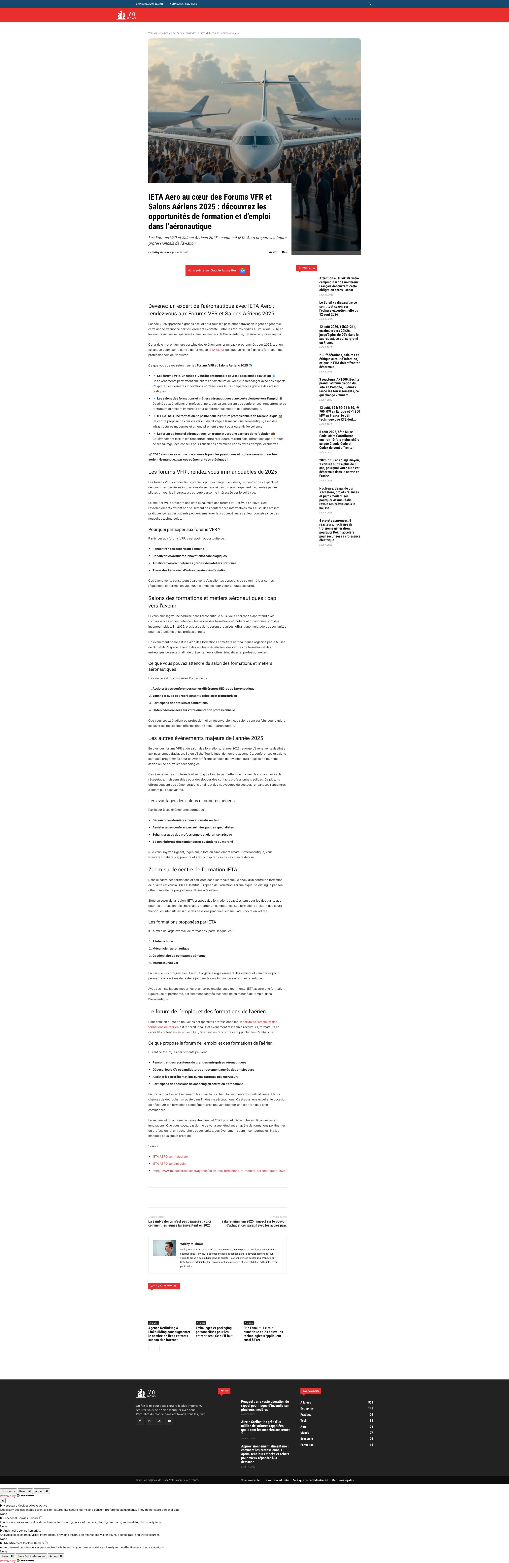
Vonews (152, 33)
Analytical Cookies (15, 1530)
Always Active (38, 1505)
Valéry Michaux (160, 252)
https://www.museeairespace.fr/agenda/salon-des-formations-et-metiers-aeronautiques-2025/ (220, 1171)
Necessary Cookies (15, 1505)
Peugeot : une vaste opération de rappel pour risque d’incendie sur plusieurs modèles (265, 1405)
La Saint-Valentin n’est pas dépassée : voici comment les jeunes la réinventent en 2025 (179, 1223)
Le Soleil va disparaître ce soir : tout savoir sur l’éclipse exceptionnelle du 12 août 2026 (338, 308)
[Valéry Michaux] (164, 1254)
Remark (34, 1518)
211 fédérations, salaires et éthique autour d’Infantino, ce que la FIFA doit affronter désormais (339, 361)
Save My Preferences (31, 1556)
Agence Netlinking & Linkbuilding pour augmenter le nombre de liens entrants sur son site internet (169, 1334)
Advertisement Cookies (18, 1543)
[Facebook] (152, 1197)
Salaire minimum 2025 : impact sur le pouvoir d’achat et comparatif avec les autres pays (254, 1223)
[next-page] (157, 1348)
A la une (163, 33)
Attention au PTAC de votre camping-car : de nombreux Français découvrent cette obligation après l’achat (339, 284)
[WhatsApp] (180, 1197)
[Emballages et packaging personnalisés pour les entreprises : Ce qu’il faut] (217, 1309)
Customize (8, 1491)
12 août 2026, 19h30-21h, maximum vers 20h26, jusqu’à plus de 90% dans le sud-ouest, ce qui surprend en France (339, 334)
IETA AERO (216, 350)
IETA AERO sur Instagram (170, 1156)
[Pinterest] (171, 1197)
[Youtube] (169, 1421)
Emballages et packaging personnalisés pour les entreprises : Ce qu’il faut (214, 1332)
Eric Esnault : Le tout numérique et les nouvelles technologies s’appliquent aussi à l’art (263, 1334)
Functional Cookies (15, 1518)
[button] (370, 4)
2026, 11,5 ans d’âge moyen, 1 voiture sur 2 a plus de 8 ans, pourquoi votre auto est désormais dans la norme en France (339, 468)
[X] (161, 1197)
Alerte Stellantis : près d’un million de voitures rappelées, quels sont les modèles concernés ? (265, 1428)
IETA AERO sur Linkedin (169, 1163)
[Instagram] (149, 1421)
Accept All (41, 1491)
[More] (243, 286)
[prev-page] (150, 1348)
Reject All (25, 1491)
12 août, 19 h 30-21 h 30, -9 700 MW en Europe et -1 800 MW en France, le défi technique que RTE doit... (339, 413)
